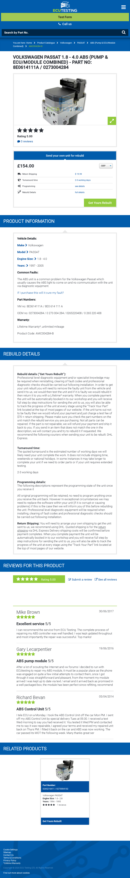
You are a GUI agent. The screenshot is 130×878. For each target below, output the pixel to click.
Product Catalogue (46, 43)
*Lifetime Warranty (11, 863)
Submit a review (81, 579)
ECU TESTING (65, 9)
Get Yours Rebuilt (100, 203)
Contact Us (8, 855)
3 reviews (26, 141)
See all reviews (107, 579)
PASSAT (81, 43)
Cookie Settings (10, 850)
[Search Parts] (124, 32)
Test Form (65, 17)
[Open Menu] (123, 7)
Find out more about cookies (16, 873)
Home (29, 43)
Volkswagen (66, 43)
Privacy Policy (9, 860)
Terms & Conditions (12, 858)
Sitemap (7, 852)
